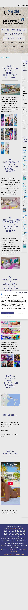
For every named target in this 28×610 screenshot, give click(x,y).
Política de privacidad (21, 292)
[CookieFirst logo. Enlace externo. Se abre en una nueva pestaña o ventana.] (1, 294)
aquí (24, 308)
